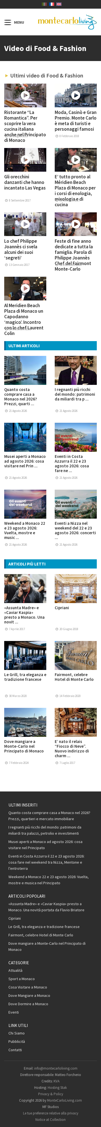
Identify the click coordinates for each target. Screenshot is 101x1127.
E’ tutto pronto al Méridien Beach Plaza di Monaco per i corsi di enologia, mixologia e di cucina (75, 191)
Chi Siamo (16, 1033)
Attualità (15, 970)
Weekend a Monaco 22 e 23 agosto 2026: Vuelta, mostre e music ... (24, 530)
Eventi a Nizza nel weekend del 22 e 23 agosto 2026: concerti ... (75, 530)
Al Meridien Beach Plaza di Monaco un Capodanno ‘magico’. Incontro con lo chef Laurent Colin (23, 319)
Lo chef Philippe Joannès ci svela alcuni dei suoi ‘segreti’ (20, 249)
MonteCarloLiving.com (64, 1100)
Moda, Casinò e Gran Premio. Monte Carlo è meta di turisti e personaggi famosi (76, 120)
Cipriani (62, 607)
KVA (56, 1081)
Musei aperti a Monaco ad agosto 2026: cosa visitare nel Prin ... (25, 461)
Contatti (15, 1049)
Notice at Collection (50, 1119)
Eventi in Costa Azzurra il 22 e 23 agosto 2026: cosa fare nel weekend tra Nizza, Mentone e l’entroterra (46, 862)
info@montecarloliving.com (55, 1068)
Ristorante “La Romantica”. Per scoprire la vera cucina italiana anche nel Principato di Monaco (25, 126)
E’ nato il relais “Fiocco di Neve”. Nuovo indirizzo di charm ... (72, 748)
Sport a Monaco (21, 978)
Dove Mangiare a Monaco (29, 995)
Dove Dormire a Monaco (28, 1003)
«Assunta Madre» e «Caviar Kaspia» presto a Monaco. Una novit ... (24, 615)
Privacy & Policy (50, 1094)
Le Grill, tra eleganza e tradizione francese (25, 677)
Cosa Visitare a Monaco (27, 987)
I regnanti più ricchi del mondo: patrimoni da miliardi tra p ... (75, 394)
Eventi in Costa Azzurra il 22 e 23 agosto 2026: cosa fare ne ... (72, 463)
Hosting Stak (57, 1087)
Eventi (13, 1012)
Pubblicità (16, 1041)
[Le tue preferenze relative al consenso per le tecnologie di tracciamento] (91, 1117)
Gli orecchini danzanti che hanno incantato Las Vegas (25, 182)
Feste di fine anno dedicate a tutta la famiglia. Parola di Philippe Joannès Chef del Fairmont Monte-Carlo (74, 255)
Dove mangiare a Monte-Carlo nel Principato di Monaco (24, 746)
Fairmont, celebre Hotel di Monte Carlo (74, 677)
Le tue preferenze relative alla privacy (50, 1113)
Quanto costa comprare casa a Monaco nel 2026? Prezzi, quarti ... (20, 396)
